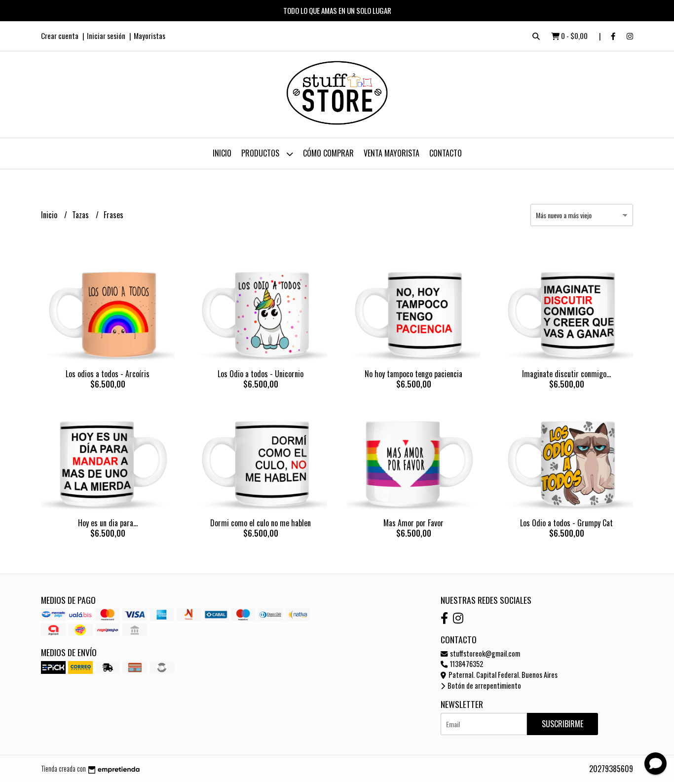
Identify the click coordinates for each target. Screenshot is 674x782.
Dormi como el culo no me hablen (260, 523)
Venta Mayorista (391, 153)
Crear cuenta (59, 35)
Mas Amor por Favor (413, 523)
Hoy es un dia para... (108, 523)
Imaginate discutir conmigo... (566, 374)
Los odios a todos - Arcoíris (108, 374)
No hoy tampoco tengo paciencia (413, 374)
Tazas (81, 215)
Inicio (222, 153)
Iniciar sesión (106, 35)
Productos (261, 153)
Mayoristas (149, 35)
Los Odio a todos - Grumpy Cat (566, 523)
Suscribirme (562, 724)
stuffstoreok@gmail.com (484, 653)
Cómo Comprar (328, 153)
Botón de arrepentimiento (483, 685)
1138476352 (466, 664)
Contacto (445, 153)
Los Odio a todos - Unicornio (260, 374)
